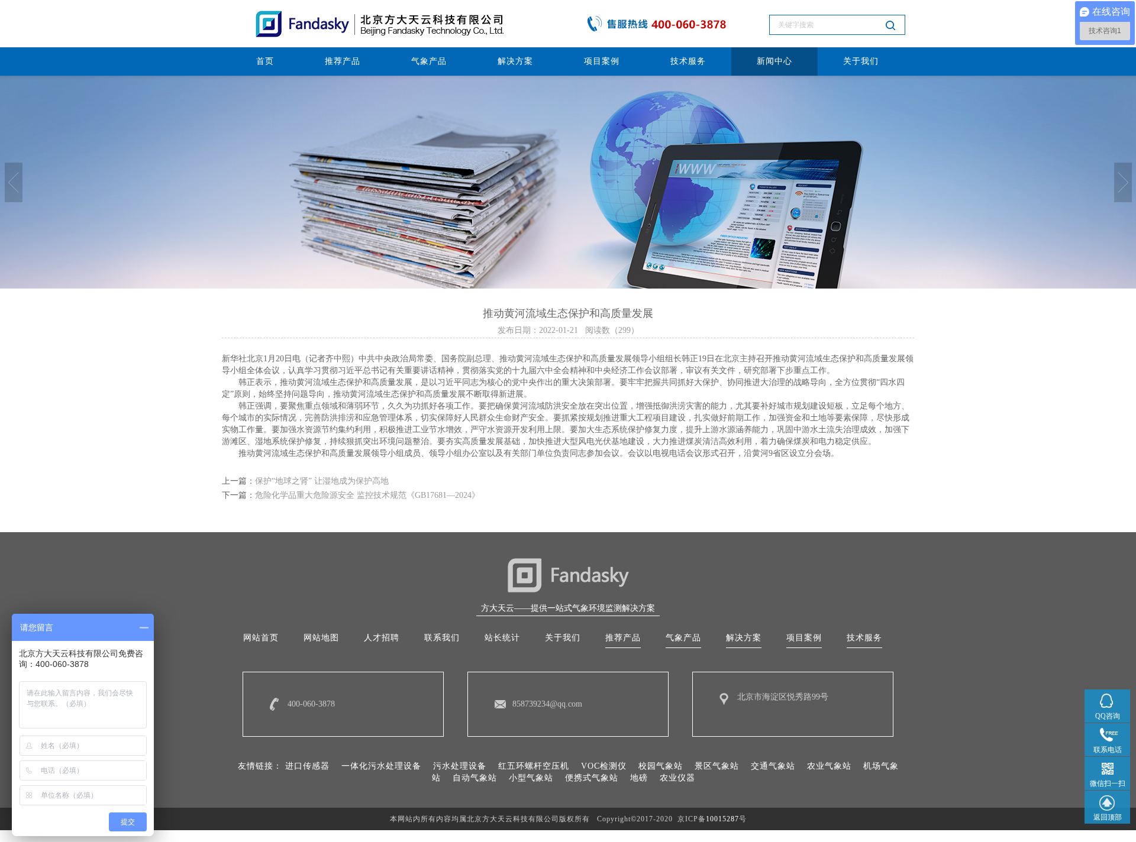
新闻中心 (774, 61)
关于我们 (861, 61)
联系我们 (442, 637)
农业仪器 (677, 777)
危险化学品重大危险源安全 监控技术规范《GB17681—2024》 (367, 495)
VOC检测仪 (604, 766)
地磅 (639, 777)
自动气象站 (475, 777)
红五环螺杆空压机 (533, 766)
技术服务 (688, 61)
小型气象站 (531, 777)
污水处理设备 (459, 766)
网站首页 (261, 637)
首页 (265, 61)
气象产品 (429, 61)
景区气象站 (717, 766)
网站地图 (321, 637)
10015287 (722, 819)
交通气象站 (773, 766)
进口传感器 (307, 766)
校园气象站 (660, 766)
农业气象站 (829, 766)
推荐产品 (342, 61)
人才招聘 (381, 637)
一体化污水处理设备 (381, 766)
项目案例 (601, 61)
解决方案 (515, 61)
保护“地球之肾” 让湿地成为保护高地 (322, 481)
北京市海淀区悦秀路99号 (782, 696)
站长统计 (502, 637)
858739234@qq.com (547, 703)
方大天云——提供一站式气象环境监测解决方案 (568, 608)
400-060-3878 (311, 703)
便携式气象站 (591, 777)
